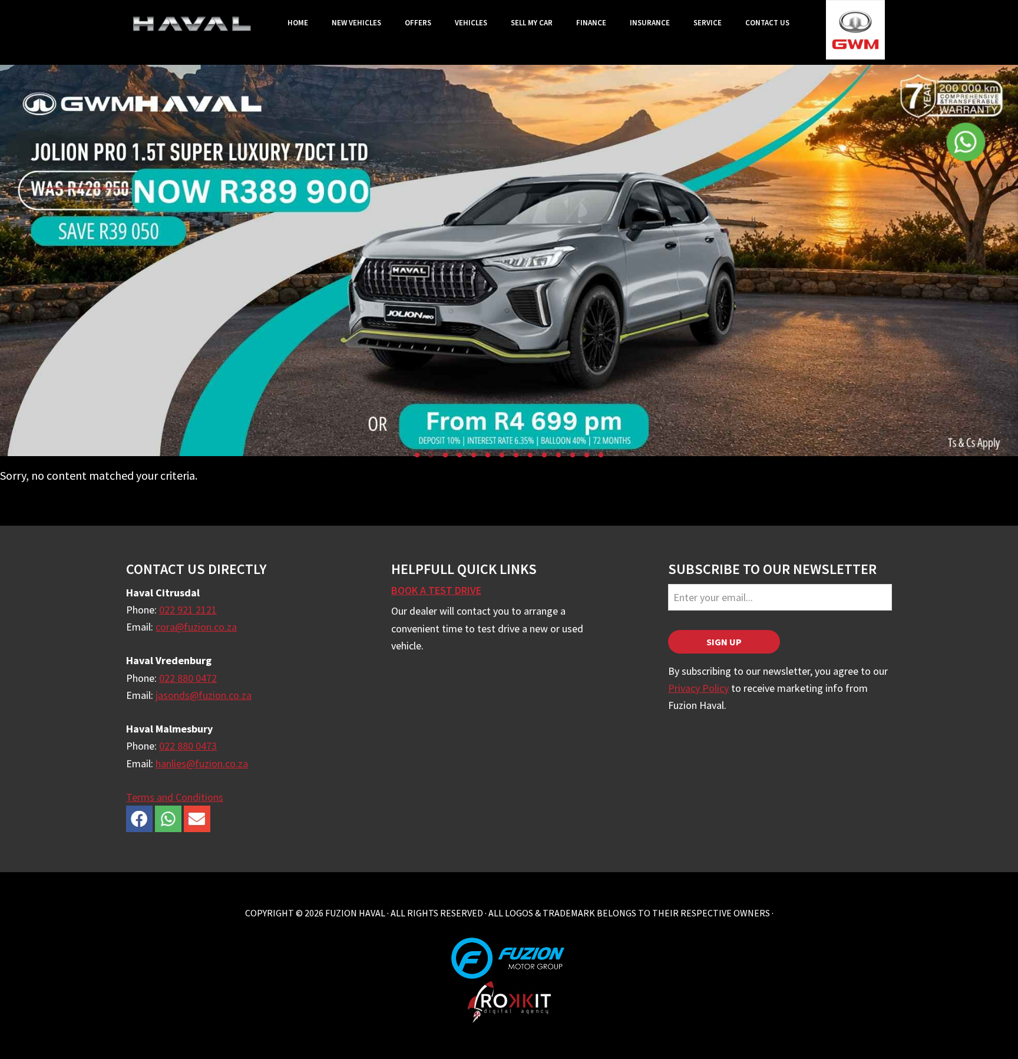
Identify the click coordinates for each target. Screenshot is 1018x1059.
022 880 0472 (188, 678)
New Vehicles (356, 23)
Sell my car (532, 23)
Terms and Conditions (174, 797)
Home (297, 23)
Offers (418, 23)
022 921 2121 (188, 609)
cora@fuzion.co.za (196, 627)
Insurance (650, 23)
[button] (417, 455)
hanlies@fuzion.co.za (202, 763)
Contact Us (767, 23)
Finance (591, 23)
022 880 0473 (188, 746)
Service (707, 23)
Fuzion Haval (192, 23)
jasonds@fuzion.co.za (204, 695)
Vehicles (471, 23)
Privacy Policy (698, 688)
